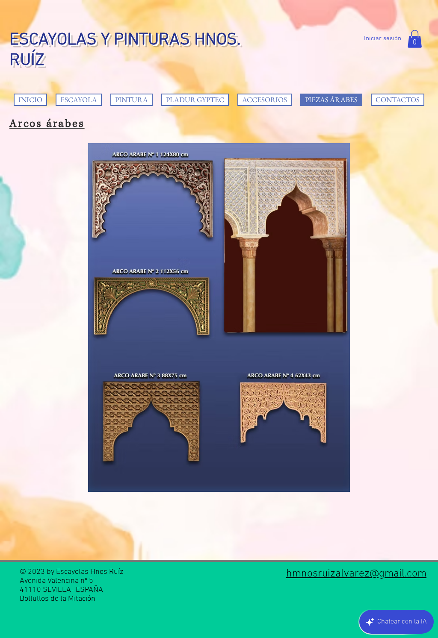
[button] (414, 39)
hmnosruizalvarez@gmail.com (356, 573)
